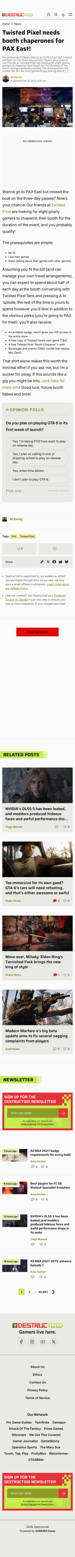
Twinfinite (42, 1422)
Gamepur (59, 1422)
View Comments (37, 632)
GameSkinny (50, 1441)
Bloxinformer (58, 1453)
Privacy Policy (47, 1124)
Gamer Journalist (25, 1441)
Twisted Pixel (27, 536)
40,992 (43, 1292)
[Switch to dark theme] (63, 14)
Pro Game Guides (19, 1422)
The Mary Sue (50, 1447)
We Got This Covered (44, 1435)
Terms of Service (28, 1124)
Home (6, 24)
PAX (14, 536)
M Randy (16, 77)
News (17, 24)
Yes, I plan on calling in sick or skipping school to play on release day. (36, 458)
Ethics (37, 1374)
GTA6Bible (36, 1460)
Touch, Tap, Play (16, 1453)
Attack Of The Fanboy (25, 1429)
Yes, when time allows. (28, 471)
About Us (38, 1367)
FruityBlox (38, 1453)
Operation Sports (24, 1447)
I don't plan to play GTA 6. (30, 479)
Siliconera (19, 1435)
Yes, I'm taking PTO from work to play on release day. (39, 443)
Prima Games (53, 1429)
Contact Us (37, 1382)
